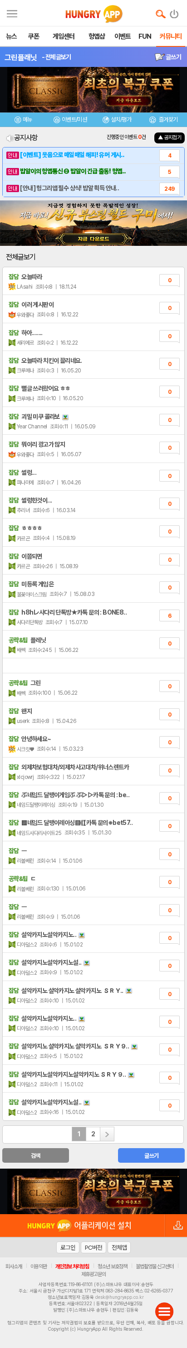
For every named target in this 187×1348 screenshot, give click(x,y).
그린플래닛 (21, 57)
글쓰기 (173, 57)
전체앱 (119, 1247)
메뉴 (27, 119)
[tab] (23, 121)
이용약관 (38, 1266)
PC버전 (93, 1247)
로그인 (67, 1247)
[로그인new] (174, 12)
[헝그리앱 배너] (93, 1191)
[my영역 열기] (12, 12)
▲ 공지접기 (169, 137)
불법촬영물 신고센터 (154, 1266)
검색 (35, 1155)
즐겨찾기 (167, 119)
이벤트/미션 (74, 119)
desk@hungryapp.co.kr (119, 1297)
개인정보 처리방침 (72, 1266)
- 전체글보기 (56, 57)
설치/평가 (121, 119)
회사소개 (13, 1266)
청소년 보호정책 (112, 1266)
